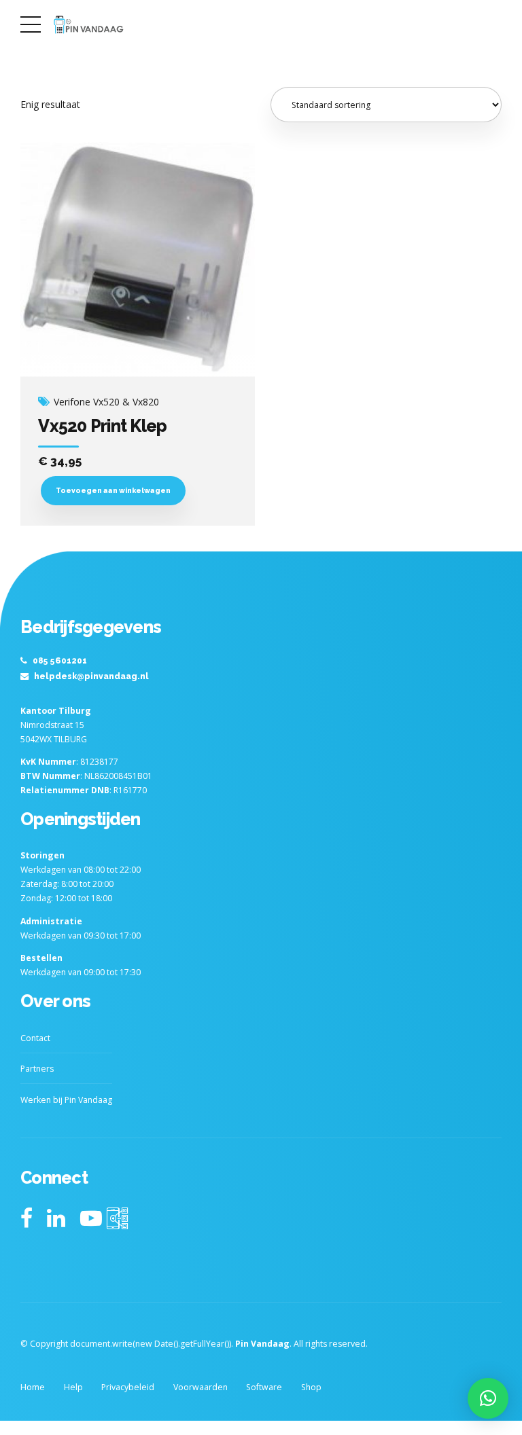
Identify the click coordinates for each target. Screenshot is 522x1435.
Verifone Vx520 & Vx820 (106, 402)
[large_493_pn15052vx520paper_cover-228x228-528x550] (137, 259)
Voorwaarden (200, 1387)
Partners (37, 1068)
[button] (488, 1398)
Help (73, 1387)
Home (32, 1387)
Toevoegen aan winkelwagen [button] (113, 490)
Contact (35, 1038)
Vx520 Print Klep (102, 426)
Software (264, 1387)
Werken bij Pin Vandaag (66, 1100)
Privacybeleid (127, 1387)
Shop (311, 1387)
